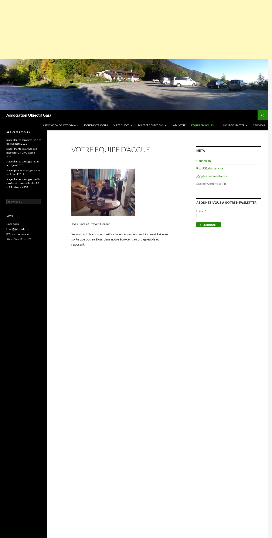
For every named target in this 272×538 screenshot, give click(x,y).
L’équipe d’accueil (203, 125)
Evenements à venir (96, 125)
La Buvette (179, 125)
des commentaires (211, 176)
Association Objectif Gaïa (28, 115)
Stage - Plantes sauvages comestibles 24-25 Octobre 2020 (22, 152)
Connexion (203, 160)
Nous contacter (233, 125)
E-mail (201, 211)
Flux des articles (210, 168)
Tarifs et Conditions (150, 125)
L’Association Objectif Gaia (59, 125)
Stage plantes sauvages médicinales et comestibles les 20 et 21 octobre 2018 (23, 183)
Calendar (259, 125)
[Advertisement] (136, 29)
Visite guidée (121, 125)
